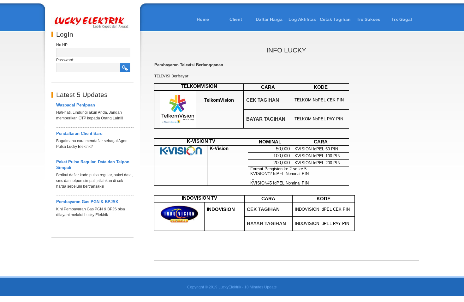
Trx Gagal (401, 19)
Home (203, 19)
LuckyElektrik (229, 287)
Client (235, 19)
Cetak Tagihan (335, 19)
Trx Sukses (368, 19)
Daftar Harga (269, 19)
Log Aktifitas (302, 19)
